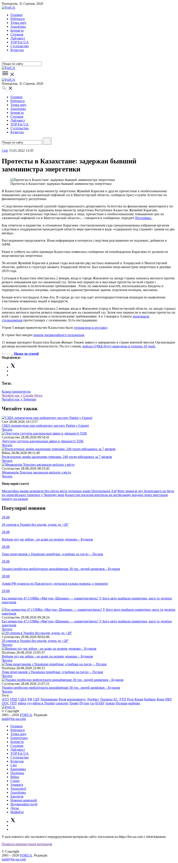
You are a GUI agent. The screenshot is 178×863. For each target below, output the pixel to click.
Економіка (18, 769)
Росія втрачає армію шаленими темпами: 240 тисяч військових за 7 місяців (57, 457)
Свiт (5, 150)
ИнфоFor (17, 812)
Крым (139, 699)
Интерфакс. (143, 218)
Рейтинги (17, 19)
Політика (17, 773)
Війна (14, 777)
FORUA (26, 715)
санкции (62, 703)
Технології (18, 788)
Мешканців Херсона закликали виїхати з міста (36, 472)
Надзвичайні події (23, 804)
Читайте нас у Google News (22, 395)
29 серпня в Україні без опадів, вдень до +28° (35, 641)
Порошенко (49, 699)
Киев (160, 699)
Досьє (14, 808)
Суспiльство (19, 46)
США (22, 699)
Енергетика (19, 738)
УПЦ (13, 699)
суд (29, 703)
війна (22, 703)
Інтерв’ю (17, 30)
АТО (5, 699)
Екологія (16, 796)
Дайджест (17, 38)
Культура (17, 50)
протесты (24, 391)
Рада (130, 699)
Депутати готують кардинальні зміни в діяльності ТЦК (43, 441)
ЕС (116, 699)
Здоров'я (16, 784)
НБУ (168, 699)
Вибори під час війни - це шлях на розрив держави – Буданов (47, 656)
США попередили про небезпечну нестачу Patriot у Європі (45, 425)
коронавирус (76, 699)
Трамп (74, 703)
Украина (106, 699)
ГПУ (13, 703)
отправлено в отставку (90, 327)
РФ (30, 699)
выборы (134, 703)
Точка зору (18, 22)
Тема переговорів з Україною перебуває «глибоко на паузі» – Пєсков (52, 672)
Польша (121, 703)
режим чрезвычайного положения (58, 335)
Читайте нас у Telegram (19, 399)
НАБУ (100, 703)
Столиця (16, 34)
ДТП (122, 699)
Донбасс (93, 699)
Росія (62, 699)
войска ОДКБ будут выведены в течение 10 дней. (119, 346)
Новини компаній (23, 800)
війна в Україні (44, 703)
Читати (7, 429)
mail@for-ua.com (14, 719)
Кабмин (150, 699)
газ (92, 703)
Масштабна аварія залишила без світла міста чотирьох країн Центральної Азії (59, 491)
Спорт (15, 781)
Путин (84, 703)
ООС (5, 703)
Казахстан (9, 391)
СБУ (36, 699)
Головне (16, 15)
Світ (13, 765)
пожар (110, 703)
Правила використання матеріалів (27, 844)
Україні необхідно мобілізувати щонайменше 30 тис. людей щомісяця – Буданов (61, 687)
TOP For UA (19, 42)
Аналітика (18, 26)
